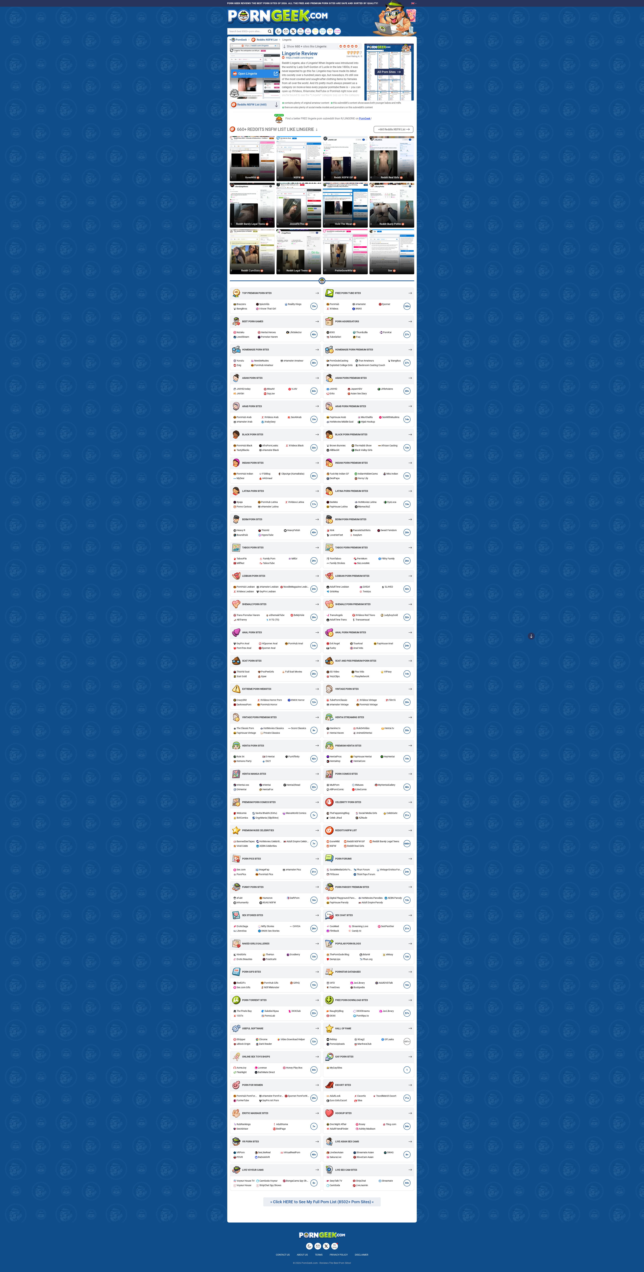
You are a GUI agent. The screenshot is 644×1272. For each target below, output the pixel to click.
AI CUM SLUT (322, 31)
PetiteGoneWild (344, 270)
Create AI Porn (337, 31)
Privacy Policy (339, 1254)
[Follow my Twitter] (293, 31)
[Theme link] (278, 31)
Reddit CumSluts (250, 270)
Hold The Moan (344, 224)
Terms (319, 1254)
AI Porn (308, 31)
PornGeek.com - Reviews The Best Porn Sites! (326, 1263)
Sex (390, 270)
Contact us (283, 1254)
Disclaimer (361, 1254)
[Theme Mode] (309, 1246)
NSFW (297, 177)
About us (302, 1254)
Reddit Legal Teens (297, 270)
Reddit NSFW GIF (344, 177)
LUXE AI (330, 31)
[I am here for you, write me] (285, 31)
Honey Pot (315, 31)
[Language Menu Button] (414, 3)
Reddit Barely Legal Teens (251, 224)
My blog (301, 31)
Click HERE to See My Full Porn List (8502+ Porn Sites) (322, 1202)
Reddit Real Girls (390, 177)
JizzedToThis (297, 224)
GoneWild (251, 177)
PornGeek (364, 118)
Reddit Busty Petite (390, 224)
